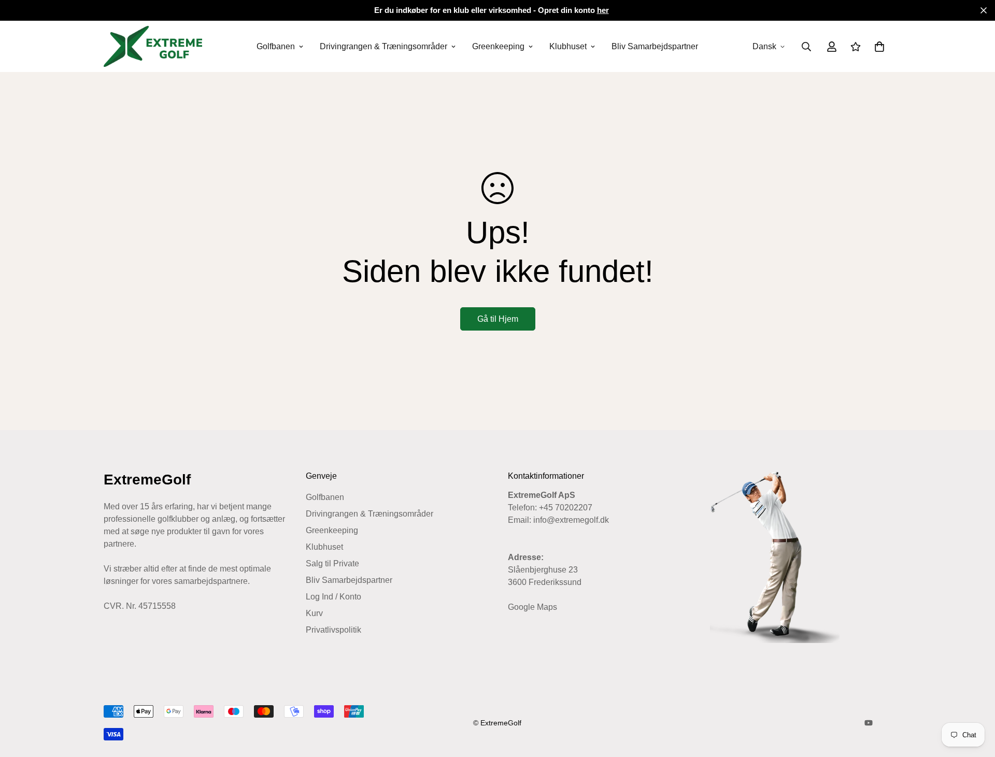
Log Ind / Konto (333, 596)
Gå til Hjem (497, 319)
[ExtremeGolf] (153, 46)
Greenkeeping (498, 46)
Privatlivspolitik (333, 629)
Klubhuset (568, 46)
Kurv (314, 613)
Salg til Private (332, 563)
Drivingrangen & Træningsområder (383, 46)
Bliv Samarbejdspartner (655, 46)
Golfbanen (276, 46)
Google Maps (532, 607)
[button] (877, 47)
